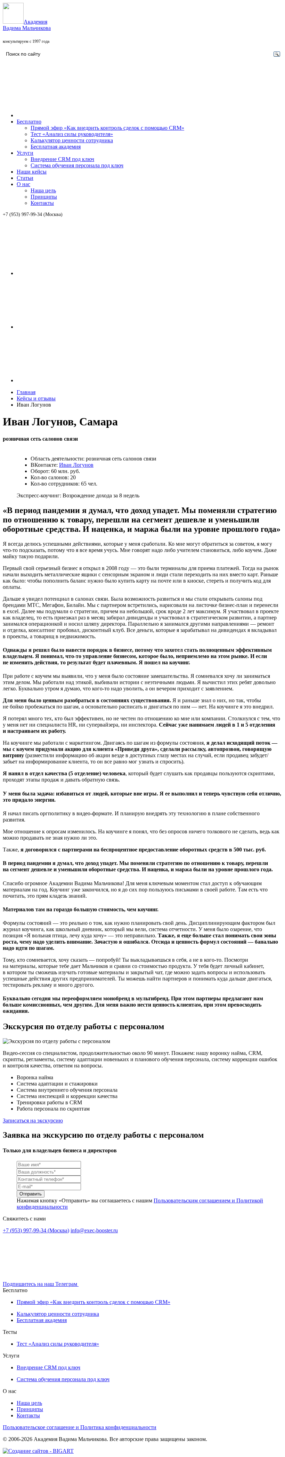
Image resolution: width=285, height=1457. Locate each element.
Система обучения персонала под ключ (77, 165)
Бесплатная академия (56, 147)
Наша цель (43, 190)
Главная (26, 392)
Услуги (25, 153)
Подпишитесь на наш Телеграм (41, 1284)
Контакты (42, 203)
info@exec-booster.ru (94, 1230)
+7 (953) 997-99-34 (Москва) (33, 214)
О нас (23, 184)
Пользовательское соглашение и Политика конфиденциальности (79, 1427)
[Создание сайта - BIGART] (38, 1451)
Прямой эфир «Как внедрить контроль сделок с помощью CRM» (107, 128)
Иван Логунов (76, 465)
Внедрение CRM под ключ (62, 159)
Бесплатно (29, 122)
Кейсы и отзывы (36, 398)
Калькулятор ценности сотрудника (72, 140)
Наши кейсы (32, 172)
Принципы (44, 197)
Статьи (25, 178)
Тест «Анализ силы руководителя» (72, 134)
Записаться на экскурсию (33, 1120)
